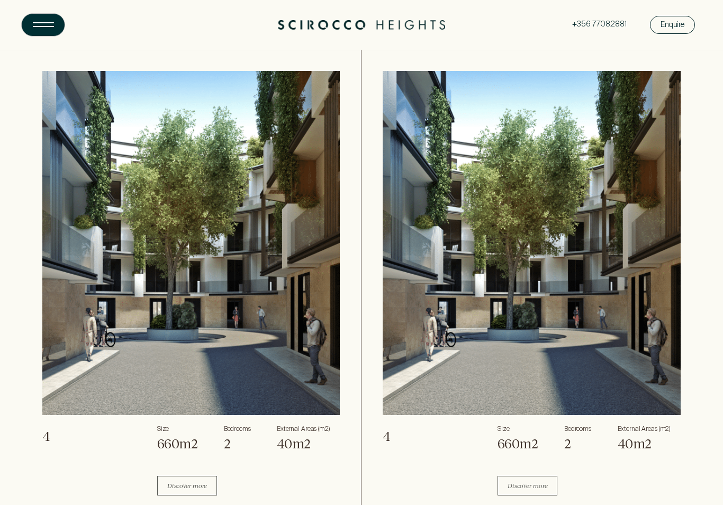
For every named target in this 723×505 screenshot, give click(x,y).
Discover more (187, 486)
